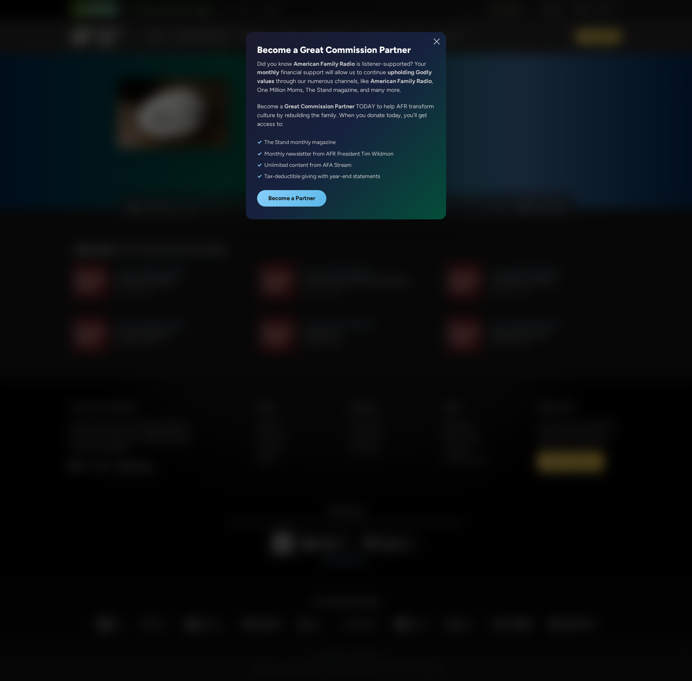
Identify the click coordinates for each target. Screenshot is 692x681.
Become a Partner (291, 198)
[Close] (437, 41)
